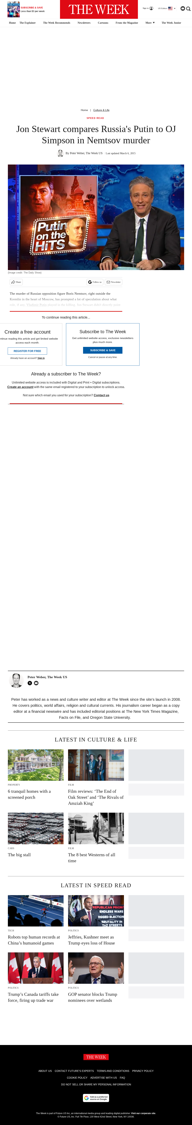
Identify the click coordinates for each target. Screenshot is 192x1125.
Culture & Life (101, 110)
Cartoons (103, 22)
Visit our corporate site (143, 1113)
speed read (95, 118)
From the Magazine (127, 22)
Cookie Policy (77, 1077)
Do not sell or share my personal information (96, 1084)
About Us (45, 1070)
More (149, 22)
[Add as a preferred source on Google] (96, 1098)
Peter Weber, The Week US (86, 153)
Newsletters (84, 22)
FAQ (122, 1077)
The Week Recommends (56, 22)
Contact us (101, 395)
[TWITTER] (31, 683)
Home (84, 110)
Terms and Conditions (113, 1070)
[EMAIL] (37, 683)
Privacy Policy (143, 1070)
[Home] (12, 22)
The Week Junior (171, 22)
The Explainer (28, 22)
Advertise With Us (103, 1077)
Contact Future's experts (74, 1070)
